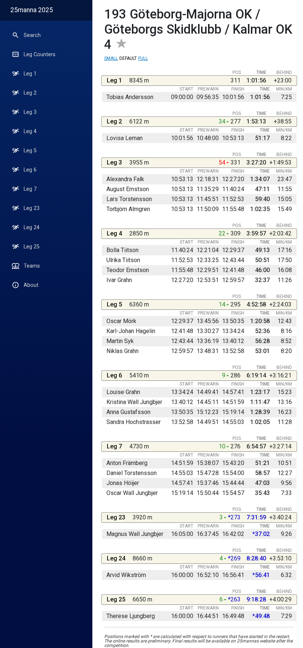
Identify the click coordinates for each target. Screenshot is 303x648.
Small (111, 58)
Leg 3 (30, 112)
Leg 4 (30, 131)
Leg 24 (32, 227)
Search (32, 35)
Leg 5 (30, 150)
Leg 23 (32, 208)
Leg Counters (39, 54)
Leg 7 (30, 189)
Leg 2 (30, 93)
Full (143, 58)
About (31, 285)
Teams (32, 266)
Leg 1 (30, 74)
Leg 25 (32, 247)
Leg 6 (30, 170)
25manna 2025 (31, 10)
